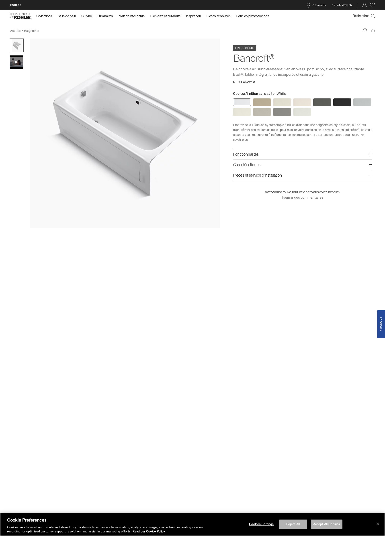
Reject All (293, 524)
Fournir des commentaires (302, 197)
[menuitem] (45, 16)
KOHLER (16, 5)
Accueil (15, 30)
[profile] (364, 5)
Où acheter (319, 5)
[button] (17, 45)
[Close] (378, 524)
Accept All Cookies (326, 524)
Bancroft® (49, 30)
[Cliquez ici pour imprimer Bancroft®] (365, 30)
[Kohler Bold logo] (21, 16)
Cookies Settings (261, 524)
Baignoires (31, 30)
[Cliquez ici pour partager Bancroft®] (373, 30)
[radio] (242, 102)
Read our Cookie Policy (149, 531)
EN (350, 5)
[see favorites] (372, 5)
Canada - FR (339, 5)
